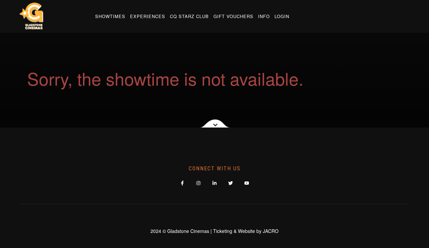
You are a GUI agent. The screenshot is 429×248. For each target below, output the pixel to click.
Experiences (147, 16)
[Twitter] (231, 183)
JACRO (271, 231)
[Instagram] (198, 183)
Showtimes (110, 16)
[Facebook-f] (182, 183)
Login (281, 16)
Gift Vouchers (233, 16)
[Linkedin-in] (214, 183)
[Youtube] (247, 183)
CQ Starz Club (189, 16)
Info (264, 16)
